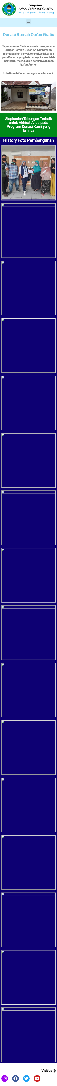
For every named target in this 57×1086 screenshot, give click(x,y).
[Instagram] (4, 1078)
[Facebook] (15, 1078)
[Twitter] (26, 1078)
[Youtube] (37, 1078)
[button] (28, 21)
